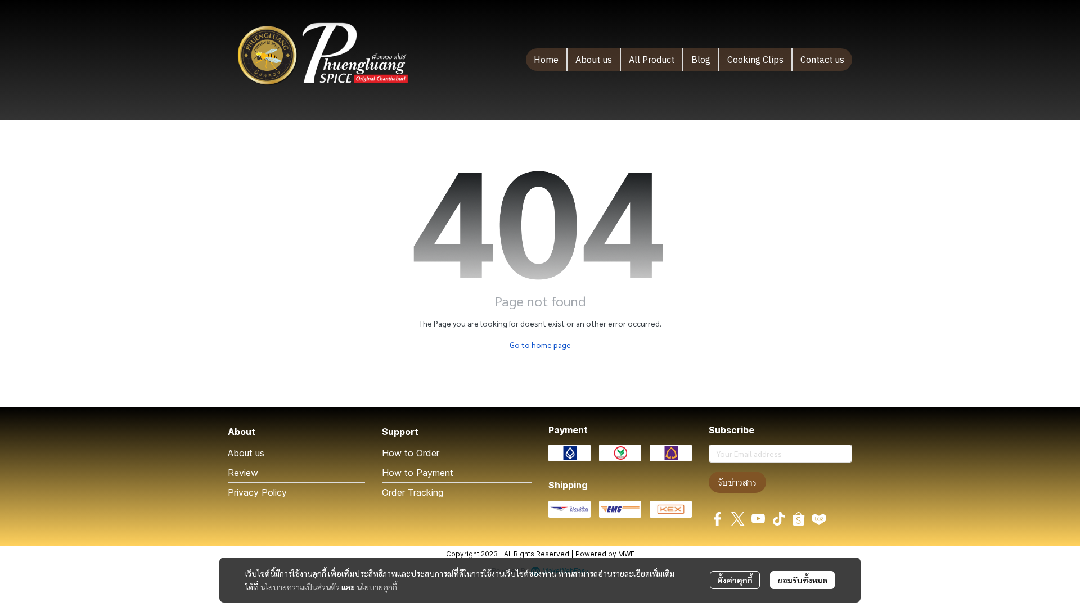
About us (246, 453)
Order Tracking (412, 492)
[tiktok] (779, 519)
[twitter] (738, 519)
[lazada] (819, 519)
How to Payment (417, 472)
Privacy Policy (257, 492)
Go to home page (540, 344)
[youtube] (758, 519)
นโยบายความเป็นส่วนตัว (300, 587)
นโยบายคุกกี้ (377, 587)
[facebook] (718, 519)
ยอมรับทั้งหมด (802, 580)
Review (243, 472)
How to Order (410, 453)
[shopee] (799, 519)
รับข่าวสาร (737, 482)
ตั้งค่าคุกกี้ (735, 580)
